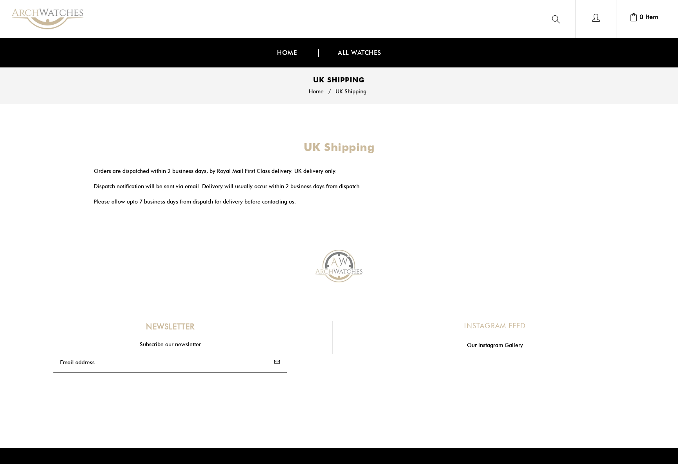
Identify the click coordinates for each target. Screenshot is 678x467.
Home (316, 91)
